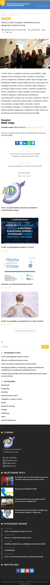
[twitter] (21, 143)
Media (3, 403)
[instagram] (32, 571)
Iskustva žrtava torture (9, 395)
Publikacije (5, 413)
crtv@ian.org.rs (10, 463)
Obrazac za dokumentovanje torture (17, 284)
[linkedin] (25, 143)
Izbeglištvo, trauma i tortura (11, 399)
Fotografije (5, 388)
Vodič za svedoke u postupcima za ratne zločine (22, 321)
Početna (3, 13)
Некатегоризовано (8, 420)
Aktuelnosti (5, 385)
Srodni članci (24, 173)
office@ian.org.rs (11, 460)
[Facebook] (18, 571)
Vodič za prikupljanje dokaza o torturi (17, 247)
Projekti (11, 13)
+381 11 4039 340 (11, 458)
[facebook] (17, 143)
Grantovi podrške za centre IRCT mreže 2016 (25, 164)
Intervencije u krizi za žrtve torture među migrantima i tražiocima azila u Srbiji (25, 153)
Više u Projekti (24, 176)
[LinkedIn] (23, 571)
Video (3, 417)
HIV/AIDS (4, 392)
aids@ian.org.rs (10, 466)
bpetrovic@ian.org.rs (35, 127)
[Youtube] (27, 571)
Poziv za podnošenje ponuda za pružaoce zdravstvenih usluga (19, 208)
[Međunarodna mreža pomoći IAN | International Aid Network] (25, 2)
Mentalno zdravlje (8, 406)
